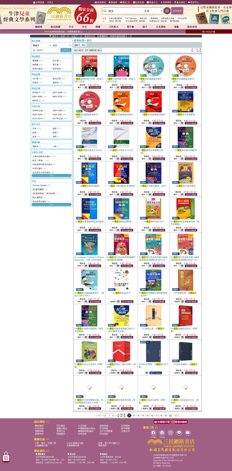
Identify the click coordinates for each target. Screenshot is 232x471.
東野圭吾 (143, 18)
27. (153, 294)
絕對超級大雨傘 (167, 18)
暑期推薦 (154, 18)
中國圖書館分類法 (86, 428)
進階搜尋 (177, 10)
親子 (145, 26)
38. (121, 401)
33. (88, 365)
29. (89, 330)
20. (185, 223)
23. (153, 260)
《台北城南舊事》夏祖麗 (134, 21)
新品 (55, 26)
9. (89, 150)
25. (89, 294)
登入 (51, 2)
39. (152, 401)
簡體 (97, 26)
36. (185, 364)
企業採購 (40, 2)
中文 (71, 26)
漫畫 (176, 26)
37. (89, 402)
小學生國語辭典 (115, 18)
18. (121, 221)
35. (153, 365)
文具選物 (161, 26)
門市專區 (61, 425)
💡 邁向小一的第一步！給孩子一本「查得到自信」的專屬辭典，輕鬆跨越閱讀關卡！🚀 (69, 36)
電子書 (130, 26)
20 (170, 415)
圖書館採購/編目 (86, 430)
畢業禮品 (102, 445)
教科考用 (192, 26)
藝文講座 (181, 2)
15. (153, 185)
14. (121, 185)
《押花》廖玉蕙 (114, 21)
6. (121, 114)
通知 (125, 2)
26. (121, 292)
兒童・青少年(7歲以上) (109, 442)
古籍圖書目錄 (41, 445)
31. (153, 328)
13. (89, 185)
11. (151, 151)
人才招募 (82, 425)
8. (185, 114)
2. (121, 80)
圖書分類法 (62, 428)
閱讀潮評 (61, 433)
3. (150, 80)
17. (89, 221)
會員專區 (101, 2)
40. (185, 401)
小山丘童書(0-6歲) (75, 442)
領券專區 (167, 2)
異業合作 (39, 433)
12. (185, 150)
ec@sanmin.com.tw (53, 462)
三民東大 (113, 26)
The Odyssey (130, 18)
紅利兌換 (139, 2)
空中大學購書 (106, 430)
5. (86, 116)
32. (184, 330)
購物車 (114, 2)
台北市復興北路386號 (45, 456)
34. (121, 365)
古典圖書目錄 (72, 445)
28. (185, 292)
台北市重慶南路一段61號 (110, 456)
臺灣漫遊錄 (174, 21)
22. (121, 258)
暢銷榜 (38, 26)
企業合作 (125, 430)
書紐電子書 (145, 342)
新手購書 (125, 428)
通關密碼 (39, 430)
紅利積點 (125, 425)
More (51, 175)
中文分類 (39, 428)
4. (182, 80)
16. (185, 185)
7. (153, 114)
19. (153, 221)
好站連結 (104, 433)
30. (121, 330)
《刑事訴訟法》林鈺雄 (157, 21)
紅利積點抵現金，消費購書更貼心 (63, 31)
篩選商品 (66, 50)
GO (167, 10)
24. (185, 260)
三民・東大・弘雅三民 (45, 442)
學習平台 (194, 2)
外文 (84, 26)
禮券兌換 (104, 425)
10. (121, 150)
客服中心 (153, 2)
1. (89, 80)
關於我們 (39, 425)
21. (89, 260)
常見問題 (104, 428)
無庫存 (113, 301)
